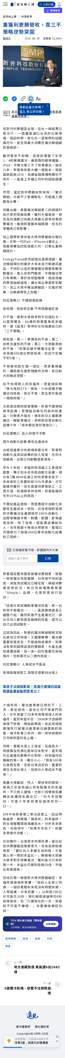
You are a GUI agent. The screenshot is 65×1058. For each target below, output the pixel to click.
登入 (23, 111)
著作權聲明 (23, 1026)
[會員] (59, 4)
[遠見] (32, 1018)
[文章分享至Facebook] (14, 98)
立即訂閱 (48, 4)
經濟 (25, 938)
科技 (49, 938)
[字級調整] (38, 98)
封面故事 (26, 16)
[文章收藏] (31, 99)
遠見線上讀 (9, 16)
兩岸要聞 (10, 938)
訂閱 (48, 558)
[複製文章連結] (23, 98)
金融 (37, 938)
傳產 (7, 946)
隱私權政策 (42, 1026)
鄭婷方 (7, 38)
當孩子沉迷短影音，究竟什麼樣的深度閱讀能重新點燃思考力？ (32, 688)
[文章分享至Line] (5, 98)
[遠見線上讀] (22, 4)
